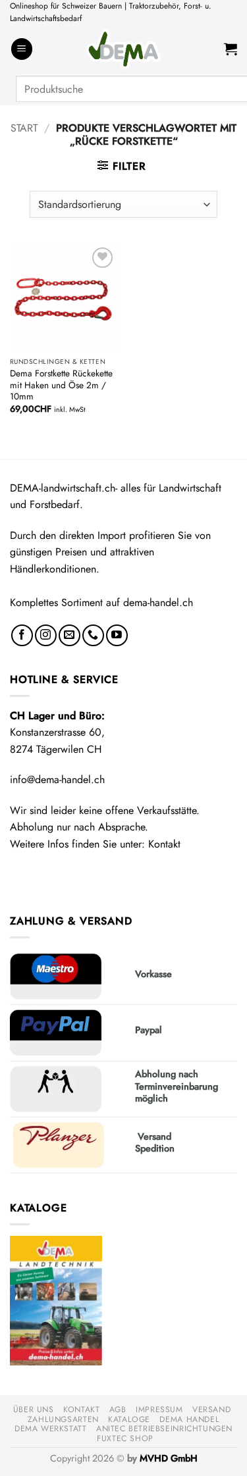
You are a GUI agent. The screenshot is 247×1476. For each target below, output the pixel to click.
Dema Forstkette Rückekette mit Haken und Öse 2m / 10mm (61, 385)
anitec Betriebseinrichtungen (164, 1429)
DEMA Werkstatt (50, 1429)
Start (24, 128)
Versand (211, 1409)
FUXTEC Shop (125, 1438)
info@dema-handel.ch (57, 779)
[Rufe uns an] (93, 635)
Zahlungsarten (63, 1419)
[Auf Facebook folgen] (22, 635)
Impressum (159, 1409)
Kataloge (129, 1419)
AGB (117, 1409)
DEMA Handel (189, 1419)
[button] (21, 49)
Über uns (33, 1409)
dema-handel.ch (158, 602)
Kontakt (164, 844)
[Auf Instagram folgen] (46, 635)
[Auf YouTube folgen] (117, 635)
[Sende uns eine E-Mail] (69, 635)
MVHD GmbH (169, 1458)
